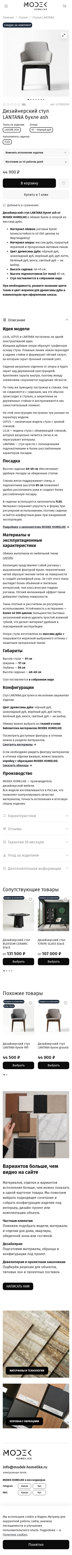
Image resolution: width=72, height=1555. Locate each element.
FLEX (7, 141)
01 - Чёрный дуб (41, 129)
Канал (24, 1486)
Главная (8, 17)
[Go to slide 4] (36, 99)
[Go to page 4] (11, 970)
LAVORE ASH (12, 129)
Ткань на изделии (13, 124)
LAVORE (8, 558)
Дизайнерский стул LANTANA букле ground (53, 1045)
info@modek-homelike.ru (25, 1467)
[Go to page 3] (9, 970)
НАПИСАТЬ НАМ (18, 1286)
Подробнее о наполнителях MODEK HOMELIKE (34, 527)
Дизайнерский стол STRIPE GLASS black (51, 941)
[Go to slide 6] (41, 99)
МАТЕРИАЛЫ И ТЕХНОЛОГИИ (27, 1370)
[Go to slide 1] (28, 99)
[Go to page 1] (4, 970)
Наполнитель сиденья (16, 136)
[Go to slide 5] (38, 99)
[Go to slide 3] (33, 99)
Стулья (23, 17)
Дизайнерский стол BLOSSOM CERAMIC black (16, 943)
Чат (39, 1486)
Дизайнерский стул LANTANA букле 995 (16, 1045)
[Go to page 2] (6, 970)
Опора (33, 124)
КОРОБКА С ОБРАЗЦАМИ (24, 1421)
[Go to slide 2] (30, 99)
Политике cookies (15, 1534)
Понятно (36, 1544)
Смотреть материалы (18, 744)
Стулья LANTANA (43, 17)
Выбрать (19, 961)
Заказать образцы (16, 765)
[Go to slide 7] (43, 99)
